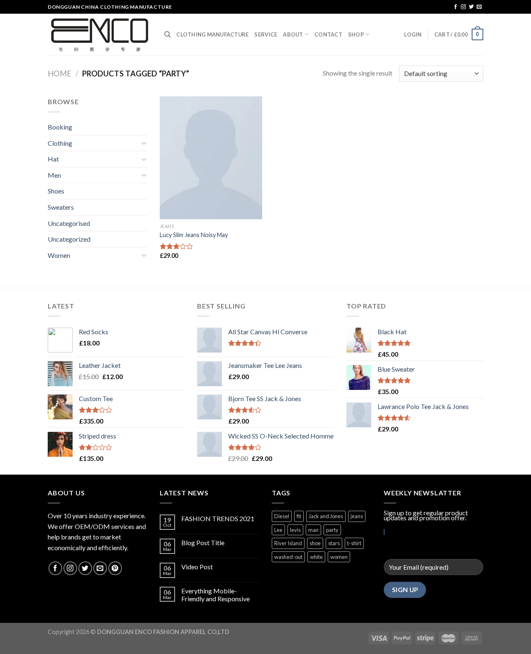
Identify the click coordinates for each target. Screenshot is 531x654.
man (313, 530)
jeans (357, 516)
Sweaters (61, 207)
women (339, 557)
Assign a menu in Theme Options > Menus (398, 7)
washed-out (288, 557)
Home (59, 73)
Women (59, 255)
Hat (53, 159)
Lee (278, 530)
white (316, 557)
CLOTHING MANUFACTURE (212, 34)
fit (299, 516)
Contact (328, 34)
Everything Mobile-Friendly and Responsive (215, 595)
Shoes (56, 191)
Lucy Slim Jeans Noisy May (194, 234)
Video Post (197, 567)
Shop (356, 34)
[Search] (167, 34)
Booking (60, 127)
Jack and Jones (326, 516)
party (332, 530)
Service (265, 34)
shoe (315, 543)
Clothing (60, 143)
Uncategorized (69, 239)
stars (334, 543)
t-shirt (354, 543)
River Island (288, 543)
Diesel (281, 516)
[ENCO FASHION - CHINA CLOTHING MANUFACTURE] (100, 34)
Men (54, 175)
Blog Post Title (202, 542)
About (293, 34)
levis (295, 530)
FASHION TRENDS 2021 (217, 518)
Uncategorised (69, 223)
